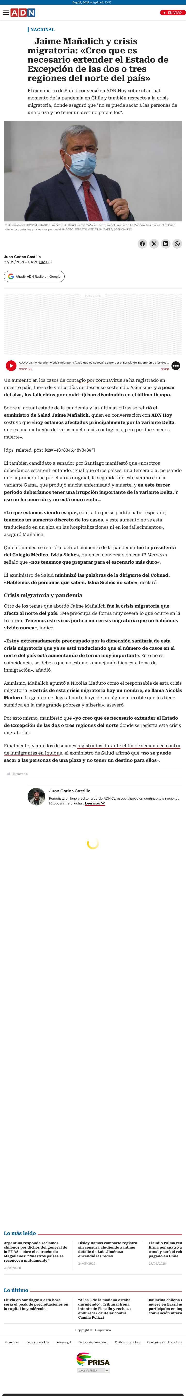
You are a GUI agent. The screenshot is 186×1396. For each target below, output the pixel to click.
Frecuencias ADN (38, 1342)
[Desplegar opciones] (175, 365)
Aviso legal (64, 1342)
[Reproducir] (11, 365)
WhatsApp (177, 244)
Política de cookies (127, 1342)
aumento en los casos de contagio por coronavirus (67, 380)
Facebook (142, 244)
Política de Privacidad (93, 1342)
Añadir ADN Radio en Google (38, 276)
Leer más (92, 803)
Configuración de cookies (164, 1342)
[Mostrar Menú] (6, 12)
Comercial (12, 1342)
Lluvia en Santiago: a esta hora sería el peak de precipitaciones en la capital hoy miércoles (36, 1304)
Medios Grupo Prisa (93, 1370)
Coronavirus (20, 774)
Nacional (42, 29)
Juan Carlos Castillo (22, 256)
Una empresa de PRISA (93, 1359)
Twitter (154, 244)
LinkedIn (165, 244)
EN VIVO (175, 12)
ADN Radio (23, 12)
